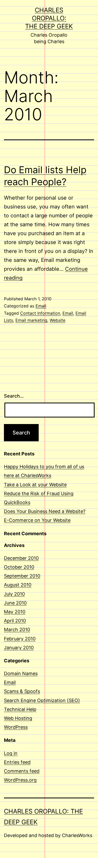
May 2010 (14, 611)
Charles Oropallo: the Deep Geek (49, 18)
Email (41, 305)
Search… (14, 396)
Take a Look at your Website (35, 484)
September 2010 (22, 576)
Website (57, 320)
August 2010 (17, 585)
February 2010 (20, 638)
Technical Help (20, 709)
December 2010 (21, 558)
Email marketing (31, 320)
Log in (11, 753)
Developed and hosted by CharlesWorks (48, 835)
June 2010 (15, 603)
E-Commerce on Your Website (37, 520)
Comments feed (21, 771)
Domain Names (21, 673)
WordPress (16, 727)
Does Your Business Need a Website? (44, 511)
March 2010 (17, 629)
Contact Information (40, 313)
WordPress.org (20, 780)
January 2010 (19, 647)
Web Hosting (18, 718)
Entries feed (17, 762)
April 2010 (15, 620)
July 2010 (14, 594)
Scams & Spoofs (22, 691)
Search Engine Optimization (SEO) (42, 700)
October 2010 (19, 567)
